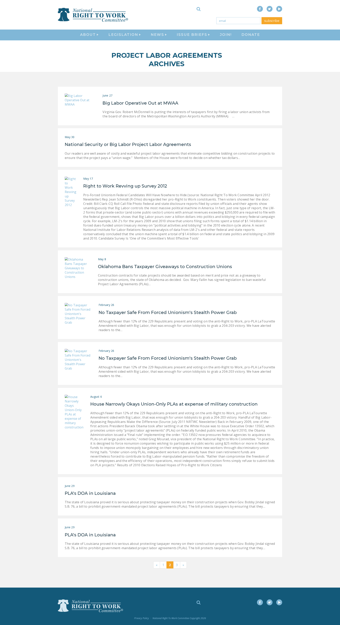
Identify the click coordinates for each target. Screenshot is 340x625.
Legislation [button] (123, 35)
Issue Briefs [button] (192, 35)
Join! (226, 35)
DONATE (250, 35)
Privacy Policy (141, 618)
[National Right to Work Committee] (93, 15)
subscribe (271, 21)
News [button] (157, 35)
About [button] (88, 35)
